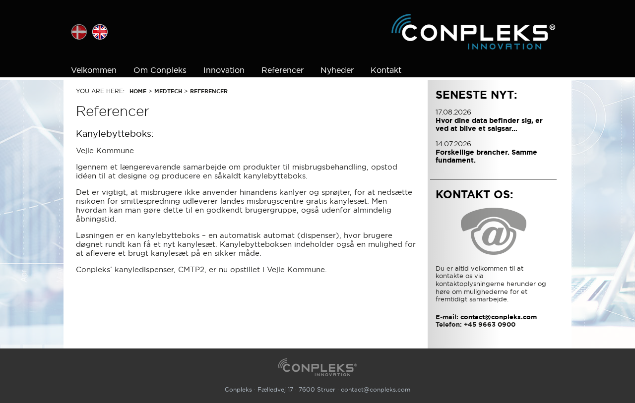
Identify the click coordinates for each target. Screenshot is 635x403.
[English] (100, 32)
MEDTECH (168, 91)
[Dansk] (79, 32)
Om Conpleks (160, 70)
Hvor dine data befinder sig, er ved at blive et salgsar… (489, 124)
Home (137, 91)
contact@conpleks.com (375, 389)
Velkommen (94, 70)
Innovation (224, 70)
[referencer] (318, 367)
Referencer (282, 70)
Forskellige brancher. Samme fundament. (486, 156)
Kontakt (386, 70)
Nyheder (337, 70)
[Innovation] (473, 32)
